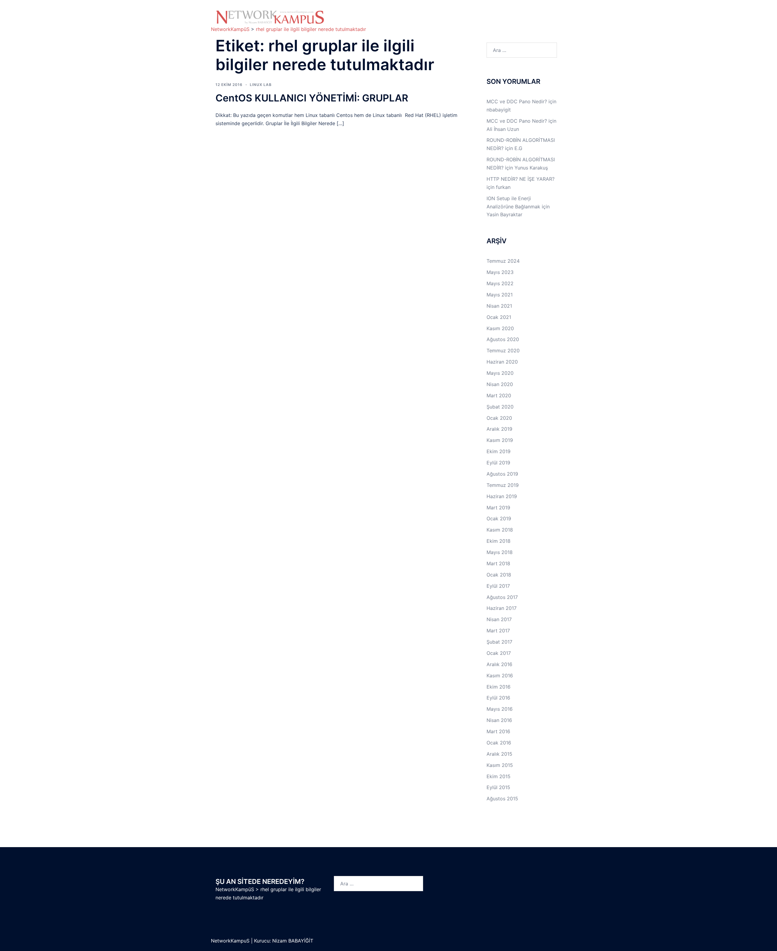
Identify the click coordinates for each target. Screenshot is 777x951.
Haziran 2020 (502, 362)
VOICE (423, 21)
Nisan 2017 (499, 619)
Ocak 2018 (499, 575)
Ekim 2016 (499, 687)
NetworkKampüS (234, 889)
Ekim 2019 (499, 451)
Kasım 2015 (500, 765)
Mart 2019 (498, 508)
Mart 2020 (499, 395)
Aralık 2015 (499, 754)
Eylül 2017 (498, 586)
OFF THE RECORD (493, 21)
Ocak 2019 (499, 518)
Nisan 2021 (499, 306)
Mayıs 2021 (500, 295)
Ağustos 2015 (502, 798)
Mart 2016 (498, 731)
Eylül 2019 (498, 463)
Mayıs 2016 (500, 709)
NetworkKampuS (231, 941)
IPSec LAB (517, 14)
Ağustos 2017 (502, 597)
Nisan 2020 (500, 384)
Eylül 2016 (498, 698)
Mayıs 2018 (500, 552)
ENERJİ (452, 21)
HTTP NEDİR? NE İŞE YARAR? (521, 179)
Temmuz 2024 (503, 261)
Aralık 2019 (499, 429)
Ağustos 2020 (503, 339)
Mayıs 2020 (500, 373)
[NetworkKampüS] (270, 17)
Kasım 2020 (500, 328)
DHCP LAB (390, 21)
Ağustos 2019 (502, 474)
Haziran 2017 (502, 608)
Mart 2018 (498, 563)
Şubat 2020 (500, 407)
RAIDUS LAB (351, 21)
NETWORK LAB (437, 14)
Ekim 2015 (499, 776)
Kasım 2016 (500, 675)
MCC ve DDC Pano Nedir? (517, 101)
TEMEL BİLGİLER (389, 14)
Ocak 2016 (499, 743)
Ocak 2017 (499, 653)
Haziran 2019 (502, 496)
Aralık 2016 (499, 664)
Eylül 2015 (498, 787)
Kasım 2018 (500, 530)
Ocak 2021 (499, 317)
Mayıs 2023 (500, 272)
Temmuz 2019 (503, 485)
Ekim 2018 (499, 541)
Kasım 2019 (500, 440)
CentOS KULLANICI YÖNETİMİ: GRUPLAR (311, 98)
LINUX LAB (480, 14)
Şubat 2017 (499, 642)
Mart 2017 (498, 631)
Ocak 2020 (499, 418)
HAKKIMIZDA (351, 14)
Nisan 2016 (499, 720)
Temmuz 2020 (503, 350)
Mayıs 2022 (500, 283)
